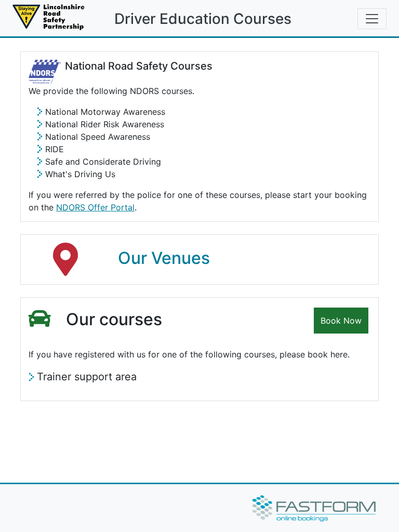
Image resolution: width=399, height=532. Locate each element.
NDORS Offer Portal (95, 207)
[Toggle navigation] (372, 18)
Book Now (341, 320)
